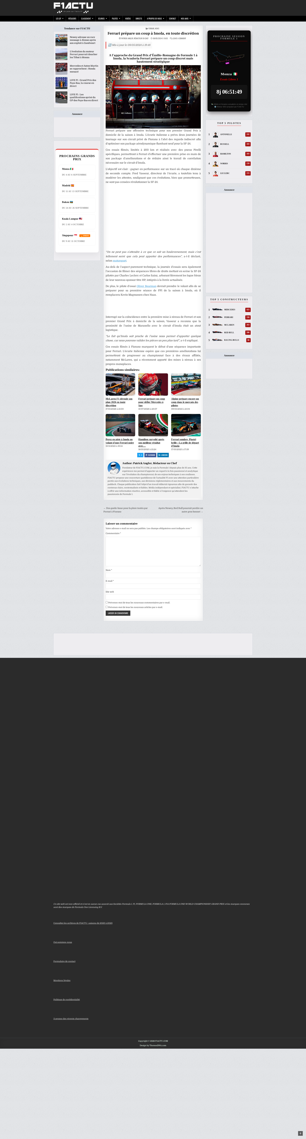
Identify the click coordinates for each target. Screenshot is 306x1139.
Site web (110, 592)
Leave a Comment (179, 38)
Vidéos (128, 18)
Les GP (58, 18)
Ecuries (101, 18)
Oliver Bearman (146, 286)
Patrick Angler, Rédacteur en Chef (135, 38)
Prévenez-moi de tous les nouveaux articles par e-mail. (135, 607)
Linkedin (164, 455)
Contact (172, 18)
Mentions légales (61, 980)
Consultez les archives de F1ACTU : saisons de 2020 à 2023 (83, 923)
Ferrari (151, 28)
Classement (86, 18)
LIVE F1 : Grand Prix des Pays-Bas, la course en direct (83, 83)
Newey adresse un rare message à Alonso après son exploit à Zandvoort (83, 40)
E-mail (110, 581)
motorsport (119, 260)
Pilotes (115, 18)
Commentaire (113, 533)
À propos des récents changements (70, 1018)
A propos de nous (154, 18)
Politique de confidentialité (66, 999)
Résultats (72, 18)
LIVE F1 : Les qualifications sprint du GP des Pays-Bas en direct (84, 97)
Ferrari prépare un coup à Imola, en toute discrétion (153, 33)
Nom (109, 570)
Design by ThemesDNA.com (153, 1045)
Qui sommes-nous (62, 942)
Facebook (151, 455)
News (157, 28)
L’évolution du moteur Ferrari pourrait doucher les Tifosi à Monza (83, 54)
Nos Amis (184, 18)
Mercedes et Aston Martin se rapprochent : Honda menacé (84, 69)
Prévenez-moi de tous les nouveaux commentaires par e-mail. (139, 602)
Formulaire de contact (64, 961)
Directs (139, 18)
